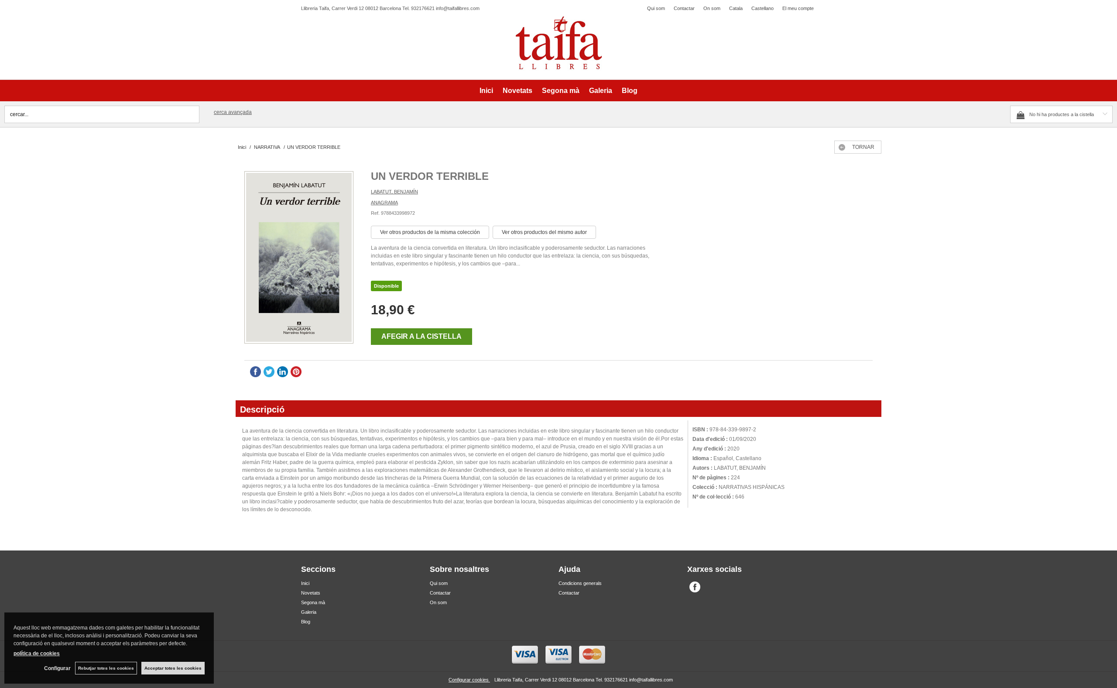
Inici (486, 90)
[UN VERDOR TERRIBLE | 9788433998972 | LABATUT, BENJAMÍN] (298, 258)
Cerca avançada (233, 112)
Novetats (517, 90)
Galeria (600, 90)
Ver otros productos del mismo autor (544, 232)
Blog (629, 90)
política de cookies (37, 653)
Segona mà (560, 90)
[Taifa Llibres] (558, 43)
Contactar (684, 8)
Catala (736, 8)
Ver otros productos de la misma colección (430, 232)
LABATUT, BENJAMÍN (394, 191)
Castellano (762, 8)
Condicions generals (580, 583)
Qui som (656, 8)
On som (711, 8)
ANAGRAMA (384, 202)
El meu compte (798, 8)
